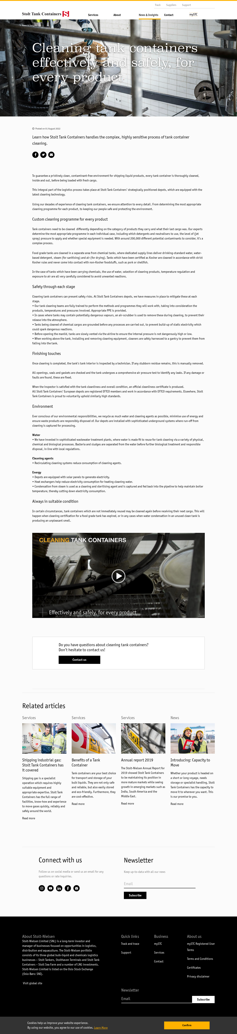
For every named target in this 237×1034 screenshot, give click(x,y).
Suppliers (171, 5)
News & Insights (148, 15)
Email (76, 888)
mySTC (158, 944)
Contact (168, 15)
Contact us (79, 660)
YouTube (50, 888)
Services (93, 15)
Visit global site (32, 983)
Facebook (68, 888)
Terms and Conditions (200, 959)
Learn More (101, 1028)
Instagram (42, 888)
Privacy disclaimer (198, 976)
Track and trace (130, 944)
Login (200, 15)
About (117, 15)
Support (186, 5)
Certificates (194, 968)
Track (157, 5)
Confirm (186, 1025)
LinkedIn (59, 888)
